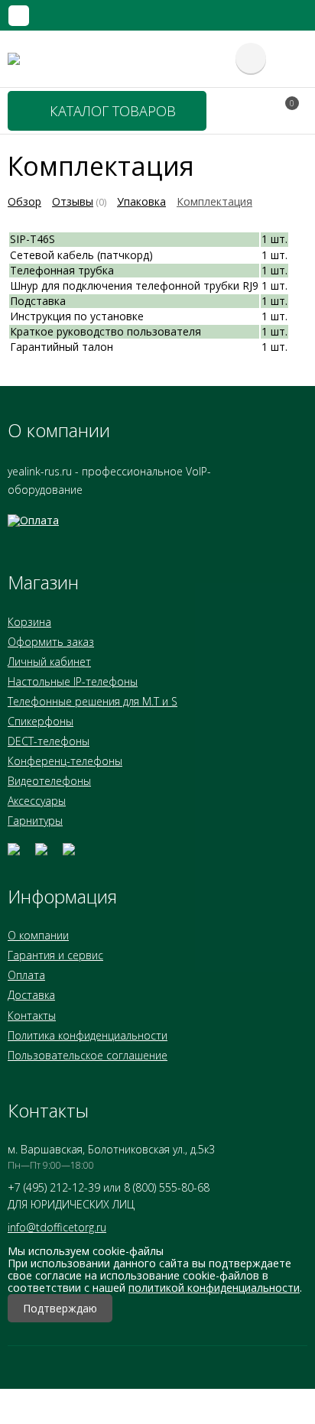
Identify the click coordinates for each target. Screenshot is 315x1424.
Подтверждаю (60, 1308)
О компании (38, 935)
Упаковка (141, 201)
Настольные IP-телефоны (73, 681)
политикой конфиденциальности (214, 1287)
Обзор (24, 201)
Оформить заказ (51, 641)
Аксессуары (37, 800)
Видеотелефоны (49, 781)
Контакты (32, 1015)
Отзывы (72, 201)
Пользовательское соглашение (87, 1055)
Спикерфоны (40, 721)
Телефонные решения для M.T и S (92, 701)
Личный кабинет (49, 661)
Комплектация (214, 201)
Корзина (29, 622)
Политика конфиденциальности (87, 1035)
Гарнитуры (35, 820)
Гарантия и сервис (55, 955)
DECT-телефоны (48, 741)
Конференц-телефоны (65, 761)
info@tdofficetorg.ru (57, 1227)
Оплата (26, 975)
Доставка (31, 995)
